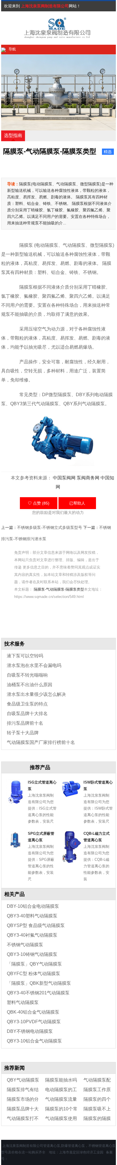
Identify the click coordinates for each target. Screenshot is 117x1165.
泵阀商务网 (88, 477)
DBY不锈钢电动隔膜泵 (30, 1031)
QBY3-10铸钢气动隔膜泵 (32, 954)
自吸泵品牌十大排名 (27, 713)
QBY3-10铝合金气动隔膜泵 (34, 1041)
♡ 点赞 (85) (38, 503)
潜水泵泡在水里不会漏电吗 (34, 665)
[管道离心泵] (43, 28)
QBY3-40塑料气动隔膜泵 (32, 915)
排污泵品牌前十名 (25, 723)
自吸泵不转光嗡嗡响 (27, 675)
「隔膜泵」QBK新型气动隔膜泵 (39, 983)
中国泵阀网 (64, 477)
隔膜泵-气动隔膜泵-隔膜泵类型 (59, 589)
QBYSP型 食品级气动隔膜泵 (36, 925)
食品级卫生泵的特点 (27, 703)
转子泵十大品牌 (23, 732)
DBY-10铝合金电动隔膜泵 (33, 906)
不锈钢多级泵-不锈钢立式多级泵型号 (49, 527)
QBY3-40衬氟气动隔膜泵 (32, 935)
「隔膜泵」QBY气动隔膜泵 (34, 964)
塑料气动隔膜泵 (23, 1002)
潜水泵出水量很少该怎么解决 (36, 694)
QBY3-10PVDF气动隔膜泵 (34, 1021)
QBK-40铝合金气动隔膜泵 (33, 1012)
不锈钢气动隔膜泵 (25, 944)
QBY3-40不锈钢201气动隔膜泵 (38, 992)
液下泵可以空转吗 (25, 655)
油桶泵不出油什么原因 (29, 684)
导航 (12, 49)
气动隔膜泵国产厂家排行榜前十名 (41, 742)
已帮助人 (77, 503)
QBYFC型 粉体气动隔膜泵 (33, 973)
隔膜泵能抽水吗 (61, 1080)
